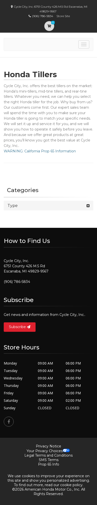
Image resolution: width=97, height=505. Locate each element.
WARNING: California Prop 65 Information (40, 151)
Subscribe (18, 327)
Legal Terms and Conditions (48, 455)
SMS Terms (48, 460)
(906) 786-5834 (17, 281)
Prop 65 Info (48, 464)
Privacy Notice (48, 446)
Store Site (63, 16)
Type (12, 205)
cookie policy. (71, 485)
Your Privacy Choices (45, 451)
